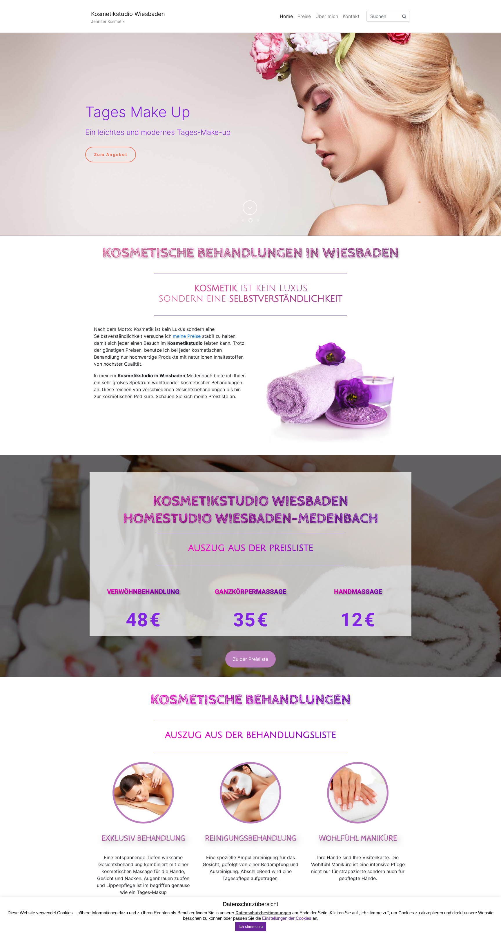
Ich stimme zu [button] (251, 926)
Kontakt (351, 16)
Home (286, 16)
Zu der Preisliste (250, 659)
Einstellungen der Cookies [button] (286, 918)
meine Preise (187, 336)
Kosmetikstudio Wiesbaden (128, 13)
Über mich (326, 16)
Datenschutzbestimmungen (263, 912)
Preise (304, 16)
